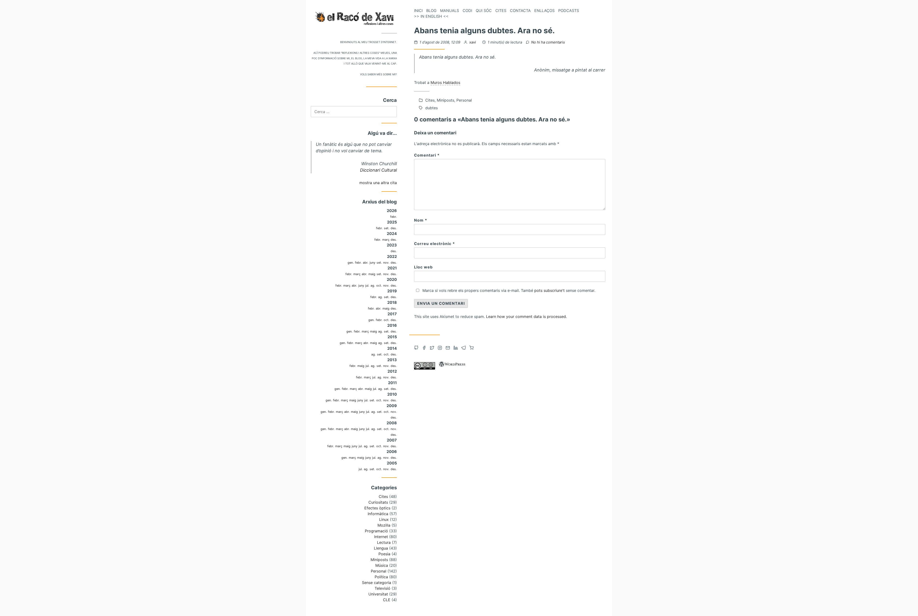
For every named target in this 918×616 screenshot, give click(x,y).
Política (381, 576)
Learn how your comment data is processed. (526, 316)
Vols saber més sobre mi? (378, 74)
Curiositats (378, 502)
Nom (420, 220)
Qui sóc (484, 10)
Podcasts (568, 10)
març (385, 239)
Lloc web (423, 267)
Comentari (427, 155)
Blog (431, 10)
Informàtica (378, 513)
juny (372, 262)
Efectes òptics (377, 508)
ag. (373, 285)
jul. (367, 285)
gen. (351, 262)
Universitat (378, 594)
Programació (376, 531)
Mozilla (383, 525)
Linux (384, 519)
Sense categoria (376, 582)
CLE (386, 599)
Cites (383, 496)
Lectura (384, 542)
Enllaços (544, 10)
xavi (473, 42)
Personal (378, 571)
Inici (418, 10)
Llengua (381, 548)
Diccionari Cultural (378, 170)
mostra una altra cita (378, 182)
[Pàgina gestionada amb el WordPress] (452, 368)
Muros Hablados (445, 82)
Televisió (382, 588)
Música (381, 565)
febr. (393, 216)
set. (386, 228)
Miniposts (379, 559)
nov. (386, 262)
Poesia (384, 553)
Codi (467, 10)
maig (371, 274)
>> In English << (431, 16)
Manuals (449, 10)
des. (394, 228)
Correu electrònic (434, 243)
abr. (365, 262)
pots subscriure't (549, 290)
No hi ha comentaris (548, 42)
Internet (381, 536)
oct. (379, 285)
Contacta (520, 10)
